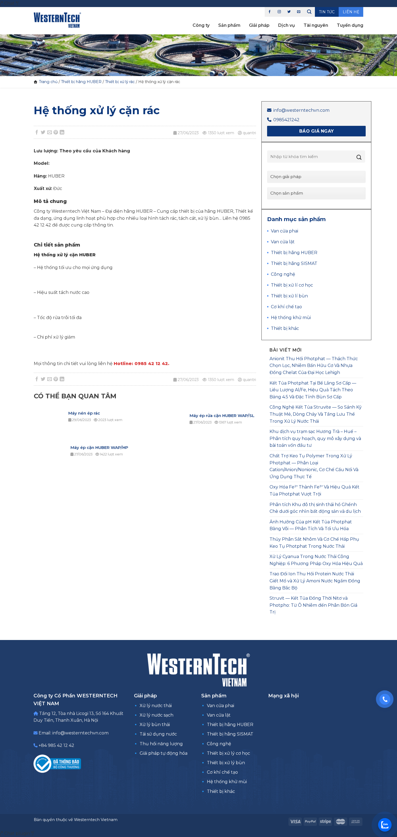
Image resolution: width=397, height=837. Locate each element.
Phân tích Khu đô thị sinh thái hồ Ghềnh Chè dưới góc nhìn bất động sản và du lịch (315, 508)
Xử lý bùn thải (155, 724)
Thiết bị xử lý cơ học (228, 753)
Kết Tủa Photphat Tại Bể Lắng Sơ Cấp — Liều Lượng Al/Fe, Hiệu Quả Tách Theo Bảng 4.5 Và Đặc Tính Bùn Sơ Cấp (313, 389)
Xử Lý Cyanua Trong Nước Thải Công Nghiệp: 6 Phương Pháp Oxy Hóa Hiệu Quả (316, 560)
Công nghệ (219, 743)
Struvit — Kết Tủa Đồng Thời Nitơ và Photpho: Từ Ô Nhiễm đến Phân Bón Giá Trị (313, 605)
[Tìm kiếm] (309, 12)
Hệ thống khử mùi (227, 781)
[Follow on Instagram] (279, 12)
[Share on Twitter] (43, 132)
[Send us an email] (298, 12)
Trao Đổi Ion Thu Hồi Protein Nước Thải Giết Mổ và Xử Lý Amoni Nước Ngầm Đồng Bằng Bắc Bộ (315, 580)
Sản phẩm (229, 25)
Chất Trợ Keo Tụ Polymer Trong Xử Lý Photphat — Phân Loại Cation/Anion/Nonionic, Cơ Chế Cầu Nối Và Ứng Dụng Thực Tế (314, 466)
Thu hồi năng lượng (161, 743)
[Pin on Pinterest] (56, 132)
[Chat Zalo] (385, 825)
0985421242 (286, 119)
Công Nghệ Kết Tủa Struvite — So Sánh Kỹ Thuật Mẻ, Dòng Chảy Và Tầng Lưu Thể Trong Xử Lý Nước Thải (316, 414)
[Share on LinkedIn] (62, 132)
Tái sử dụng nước (158, 734)
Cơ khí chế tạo (222, 772)
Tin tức (327, 11)
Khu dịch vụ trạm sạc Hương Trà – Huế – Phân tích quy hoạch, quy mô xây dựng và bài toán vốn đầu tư (315, 438)
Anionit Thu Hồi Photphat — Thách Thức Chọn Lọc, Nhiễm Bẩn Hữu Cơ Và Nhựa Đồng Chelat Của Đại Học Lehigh (314, 365)
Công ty (201, 25)
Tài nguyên (316, 25)
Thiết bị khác (221, 791)
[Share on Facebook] (37, 132)
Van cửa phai (220, 705)
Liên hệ (351, 11)
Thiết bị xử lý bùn (226, 762)
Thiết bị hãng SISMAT (230, 734)
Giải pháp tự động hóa (163, 753)
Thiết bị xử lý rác (120, 81)
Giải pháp (259, 25)
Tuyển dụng (350, 25)
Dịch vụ (286, 25)
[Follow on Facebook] (269, 12)
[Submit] (359, 157)
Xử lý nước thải (156, 705)
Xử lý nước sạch (156, 715)
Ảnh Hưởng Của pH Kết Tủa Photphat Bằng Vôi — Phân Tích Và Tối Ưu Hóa (311, 525)
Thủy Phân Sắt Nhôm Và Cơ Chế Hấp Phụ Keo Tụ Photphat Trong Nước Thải (314, 543)
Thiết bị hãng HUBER (81, 81)
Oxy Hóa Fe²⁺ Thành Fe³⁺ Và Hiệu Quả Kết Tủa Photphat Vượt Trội (314, 490)
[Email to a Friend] (49, 132)
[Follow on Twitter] (289, 12)
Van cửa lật (219, 715)
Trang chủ (48, 81)
